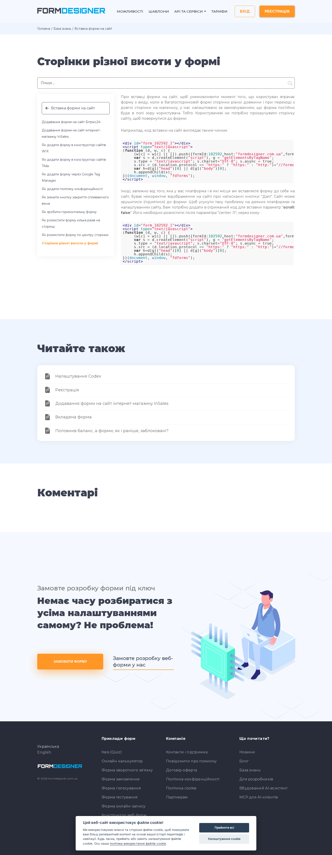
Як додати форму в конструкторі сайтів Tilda (74, 163)
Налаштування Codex (78, 376)
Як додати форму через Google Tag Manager (71, 177)
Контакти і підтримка (187, 752)
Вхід (245, 11)
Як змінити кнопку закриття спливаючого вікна (75, 200)
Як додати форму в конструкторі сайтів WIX (74, 148)
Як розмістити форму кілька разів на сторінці (71, 223)
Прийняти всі (224, 827)
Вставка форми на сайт (73, 108)
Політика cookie (181, 788)
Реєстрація (277, 11)
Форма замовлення (121, 779)
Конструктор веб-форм (124, 815)
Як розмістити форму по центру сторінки (75, 235)
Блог (244, 761)
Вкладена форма (73, 417)
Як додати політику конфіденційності (72, 189)
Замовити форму (70, 661)
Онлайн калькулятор (122, 761)
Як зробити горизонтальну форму (69, 212)
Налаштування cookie (224, 839)
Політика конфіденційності (193, 779)
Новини (247, 752)
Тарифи (219, 11)
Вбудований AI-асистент (263, 788)
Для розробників (256, 779)
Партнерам (177, 797)
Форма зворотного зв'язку (127, 770)
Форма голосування (121, 788)
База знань (62, 29)
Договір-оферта (181, 770)
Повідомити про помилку (191, 761)
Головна (43, 29)
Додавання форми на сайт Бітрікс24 (71, 122)
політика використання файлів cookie (138, 843)
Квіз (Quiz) (112, 752)
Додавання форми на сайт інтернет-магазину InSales (71, 133)
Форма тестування (120, 797)
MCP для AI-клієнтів (258, 797)
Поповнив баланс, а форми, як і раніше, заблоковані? (111, 430)
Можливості (130, 11)
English (44, 752)
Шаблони (159, 11)
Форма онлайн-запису (124, 806)
